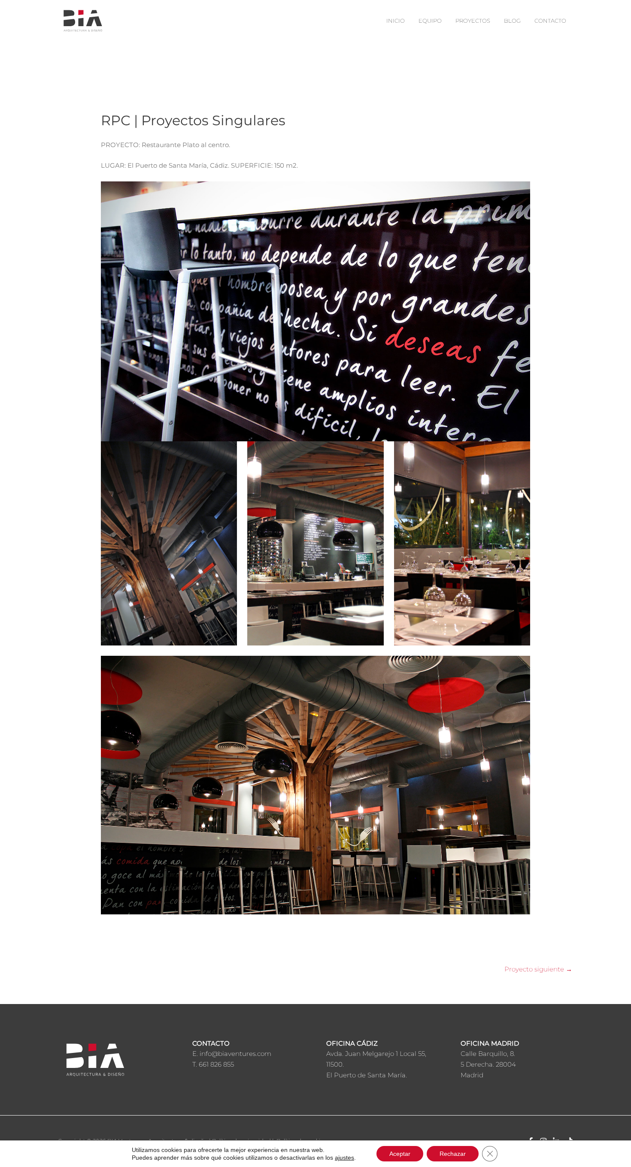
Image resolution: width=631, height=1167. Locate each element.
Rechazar (453, 1153)
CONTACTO (550, 20)
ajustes (344, 1157)
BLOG (512, 20)
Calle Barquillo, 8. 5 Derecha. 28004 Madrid (488, 1064)
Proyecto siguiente (538, 969)
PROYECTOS (472, 20)
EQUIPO (430, 20)
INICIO (395, 20)
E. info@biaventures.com (231, 1053)
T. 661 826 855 (213, 1064)
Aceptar (399, 1153)
